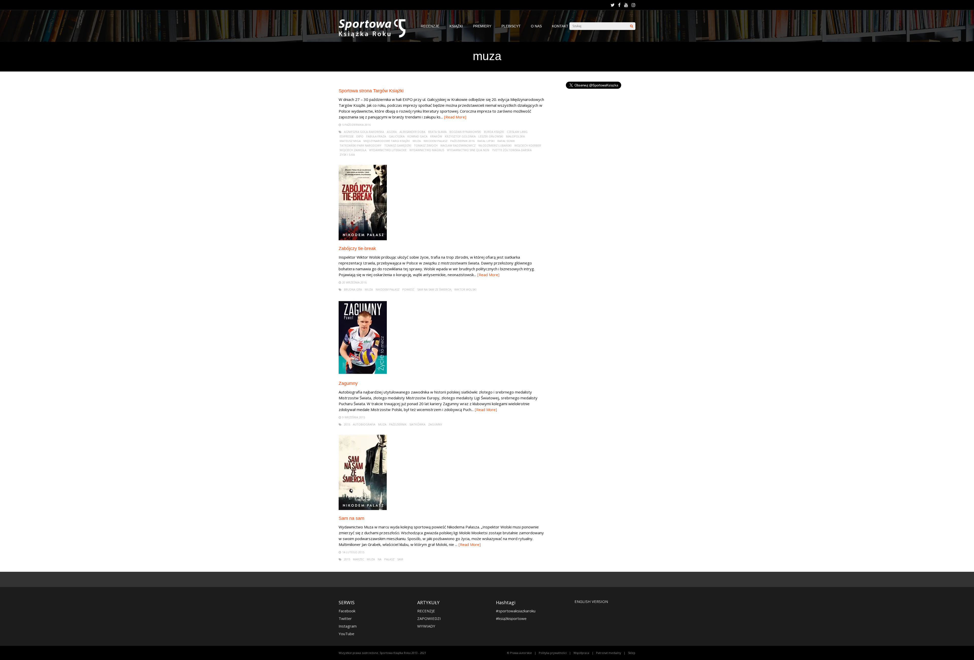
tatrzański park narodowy (360, 145)
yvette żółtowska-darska (512, 150)
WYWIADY (426, 626)
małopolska (515, 136)
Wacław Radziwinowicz (458, 145)
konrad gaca (417, 136)
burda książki (494, 131)
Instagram (348, 626)
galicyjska (397, 136)
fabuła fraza (376, 136)
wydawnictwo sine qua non (468, 150)
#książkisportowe (511, 618)
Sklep (631, 653)
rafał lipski (486, 140)
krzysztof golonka (460, 136)
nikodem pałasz (435, 140)
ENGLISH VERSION (591, 601)
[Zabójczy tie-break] (363, 239)
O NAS (536, 26)
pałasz (389, 559)
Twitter (345, 618)
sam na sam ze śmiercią (434, 289)
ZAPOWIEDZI (429, 618)
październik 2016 (462, 140)
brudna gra (353, 289)
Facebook (347, 610)
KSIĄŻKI (456, 26)
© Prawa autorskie (519, 653)
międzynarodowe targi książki (386, 140)
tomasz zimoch (426, 145)
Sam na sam (351, 518)
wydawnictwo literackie (388, 150)
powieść (408, 289)
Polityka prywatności (553, 653)
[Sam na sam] (363, 509)
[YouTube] (626, 5)
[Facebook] (619, 5)
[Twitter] (613, 5)
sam (400, 559)
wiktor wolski (465, 289)
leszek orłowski (490, 136)
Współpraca (581, 653)
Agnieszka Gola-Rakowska (364, 131)
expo (359, 136)
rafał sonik (506, 140)
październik (398, 424)
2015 (347, 424)
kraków (436, 136)
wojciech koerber (527, 145)
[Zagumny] (363, 374)
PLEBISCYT (511, 26)
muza (417, 140)
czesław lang (517, 131)
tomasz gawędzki (397, 145)
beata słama (437, 131)
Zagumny (348, 383)
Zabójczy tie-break (357, 248)
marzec (358, 559)
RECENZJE (430, 26)
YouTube (346, 633)
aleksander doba (412, 131)
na (379, 559)
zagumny (435, 424)
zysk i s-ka (347, 154)
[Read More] (455, 116)
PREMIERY (482, 26)
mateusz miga (350, 140)
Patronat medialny (608, 653)
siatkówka (417, 424)
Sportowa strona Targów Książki (371, 90)
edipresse (347, 136)
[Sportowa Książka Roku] (375, 36)
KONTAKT (560, 26)
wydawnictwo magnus (426, 150)
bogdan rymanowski (465, 131)
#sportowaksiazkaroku (515, 610)
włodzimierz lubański (495, 145)
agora (392, 131)
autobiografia (364, 424)
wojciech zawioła (353, 150)
